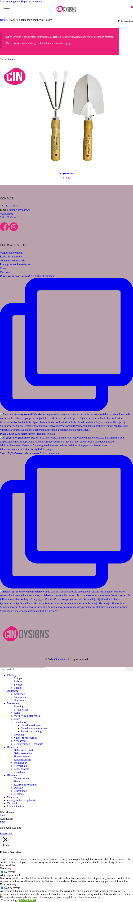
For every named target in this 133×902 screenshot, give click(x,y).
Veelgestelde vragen (11, 252)
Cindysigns (60, 659)
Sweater (18, 684)
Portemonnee (21, 697)
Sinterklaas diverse (31, 725)
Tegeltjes (19, 793)
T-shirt (17, 687)
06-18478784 (12, 205)
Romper (18, 678)
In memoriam (21, 709)
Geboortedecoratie (24, 750)
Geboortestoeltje (23, 753)
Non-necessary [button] (8, 884)
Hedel (17, 781)
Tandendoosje (21, 768)
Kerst (17, 712)
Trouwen (19, 734)
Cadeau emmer (22, 778)
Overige (18, 787)
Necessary (9, 871)
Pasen (17, 718)
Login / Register (16, 806)
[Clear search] (121, 669)
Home (3, 19)
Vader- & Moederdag (25, 737)
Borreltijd (19, 706)
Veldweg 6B (7, 213)
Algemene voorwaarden (13, 260)
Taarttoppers (20, 790)
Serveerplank (21, 765)
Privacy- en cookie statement (15, 264)
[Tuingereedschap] (66, 117)
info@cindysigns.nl (19, 209)
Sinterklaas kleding (31, 731)
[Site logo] (66, 14)
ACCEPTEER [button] (27, 900)
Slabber (18, 681)
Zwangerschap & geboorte (28, 743)
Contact (4, 268)
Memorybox (20, 762)
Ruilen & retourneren (11, 256)
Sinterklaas (20, 722)
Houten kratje (21, 756)
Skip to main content (32, 1)
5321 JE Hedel (8, 217)
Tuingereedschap (66, 173)
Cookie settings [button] (9, 900)
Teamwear (19, 700)
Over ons (5, 272)
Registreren (6, 833)
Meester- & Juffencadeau (27, 715)
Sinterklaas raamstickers (34, 728)
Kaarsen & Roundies (25, 784)
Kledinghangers (22, 759)
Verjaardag (20, 740)
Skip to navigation (10, 1)
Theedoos (19, 772)
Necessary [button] (5, 868)
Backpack (19, 693)
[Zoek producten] (129, 669)
